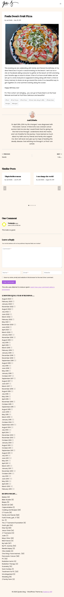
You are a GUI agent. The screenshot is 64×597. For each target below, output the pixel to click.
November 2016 (7, 389)
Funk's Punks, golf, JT (9, 518)
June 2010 (5, 479)
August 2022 (6, 309)
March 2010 (6, 486)
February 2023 (7, 302)
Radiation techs (7, 561)
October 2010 (6, 474)
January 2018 (6, 373)
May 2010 (5, 481)
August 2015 (6, 409)
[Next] (59, 188)
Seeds (6, 155)
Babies (4, 497)
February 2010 (7, 489)
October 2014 (7, 422)
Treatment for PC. (8, 572)
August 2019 (6, 340)
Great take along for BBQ (36, 100)
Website (47, 273)
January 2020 (7, 335)
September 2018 (8, 361)
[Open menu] (60, 3)
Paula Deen (50, 100)
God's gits (5, 525)
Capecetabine (7, 507)
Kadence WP (47, 592)
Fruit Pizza (23, 100)
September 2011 (7, 450)
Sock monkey (7, 569)
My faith (5, 543)
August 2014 (6, 427)
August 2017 (6, 381)
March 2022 (6, 317)
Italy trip (5, 528)
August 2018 (6, 363)
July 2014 (5, 430)
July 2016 (5, 394)
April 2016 (5, 399)
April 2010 (5, 484)
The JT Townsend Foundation (12, 523)
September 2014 (8, 425)
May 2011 (5, 461)
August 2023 (6, 299)
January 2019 (6, 353)
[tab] (28, 205)
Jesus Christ (6, 530)
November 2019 (7, 337)
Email (25, 273)
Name (5, 273)
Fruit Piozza (14, 100)
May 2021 (5, 322)
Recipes (15, 103)
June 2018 (5, 368)
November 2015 (7, 402)
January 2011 (6, 468)
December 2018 (7, 355)
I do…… (59, 155)
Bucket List (6, 505)
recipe (7, 103)
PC (3, 559)
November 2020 (7, 325)
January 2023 (7, 304)
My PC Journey (7, 546)
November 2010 (7, 471)
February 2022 (7, 319)
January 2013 (6, 443)
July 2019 (5, 343)
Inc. (3, 520)
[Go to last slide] (4, 188)
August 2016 (6, 391)
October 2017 (6, 376)
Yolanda (11, 223)
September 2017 (7, 379)
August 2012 (6, 445)
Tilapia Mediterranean (13, 176)
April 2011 (5, 463)
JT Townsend (6, 533)
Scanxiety (5, 566)
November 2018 (7, 358)
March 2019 (6, 348)
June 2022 (5, 314)
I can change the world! (45, 176)
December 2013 (7, 435)
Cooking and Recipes (9, 510)
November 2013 (7, 438)
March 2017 (6, 386)
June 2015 (5, 412)
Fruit (7, 100)
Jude (4, 536)
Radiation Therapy (8, 564)
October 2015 (6, 404)
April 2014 (5, 433)
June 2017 (5, 384)
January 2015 (6, 420)
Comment (7, 249)
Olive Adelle (6, 551)
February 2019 (7, 350)
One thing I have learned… (11, 554)
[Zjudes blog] (10, 3)
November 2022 (7, 307)
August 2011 (6, 453)
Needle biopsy (7, 548)
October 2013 (6, 440)
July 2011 (5, 456)
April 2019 (5, 345)
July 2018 (5, 366)
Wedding (5, 577)
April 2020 (5, 330)
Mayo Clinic (6, 538)
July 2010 (5, 476)
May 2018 (5, 371)
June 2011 (5, 458)
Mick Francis (6, 541)
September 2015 (7, 407)
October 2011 (6, 448)
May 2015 (5, 415)
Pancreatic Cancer (9, 556)
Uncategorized (7, 574)
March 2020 (6, 332)
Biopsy (4, 502)
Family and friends (8, 515)
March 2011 (6, 466)
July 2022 (5, 312)
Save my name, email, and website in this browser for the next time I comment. (28, 277)
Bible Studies (6, 500)
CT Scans (5, 513)
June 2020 (5, 327)
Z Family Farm (7, 579)
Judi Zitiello (9, 20)
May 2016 (5, 397)
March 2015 (6, 417)
